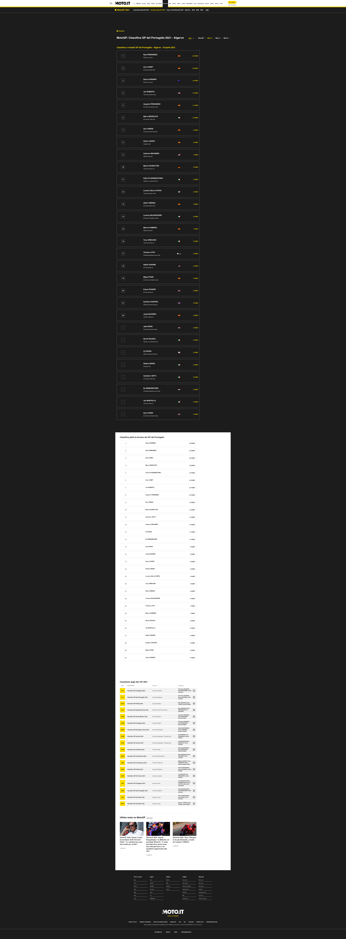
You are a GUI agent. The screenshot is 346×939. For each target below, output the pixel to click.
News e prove (138, 877)
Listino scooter (185, 883)
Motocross (152, 889)
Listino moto (184, 880)
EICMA (167, 880)
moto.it (168, 932)
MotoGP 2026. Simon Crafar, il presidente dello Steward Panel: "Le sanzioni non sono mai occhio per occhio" (131, 840)
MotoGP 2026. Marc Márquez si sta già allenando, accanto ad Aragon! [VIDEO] (184, 839)
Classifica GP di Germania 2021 (137, 756)
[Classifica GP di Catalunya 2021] (193, 763)
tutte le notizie (150, 818)
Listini (184, 877)
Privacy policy (133, 922)
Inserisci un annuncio (203, 898)
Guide (135, 889)
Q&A (183, 895)
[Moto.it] (122, 3)
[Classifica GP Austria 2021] (193, 736)
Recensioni (184, 892)
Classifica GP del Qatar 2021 (136, 797)
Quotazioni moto (185, 889)
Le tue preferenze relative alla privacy (28, 938)
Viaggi (135, 892)
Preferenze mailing (211, 922)
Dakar (151, 892)
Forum (135, 898)
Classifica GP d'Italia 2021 (135, 703)
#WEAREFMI (152, 898)
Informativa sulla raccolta (8, 938)
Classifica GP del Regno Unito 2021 (138, 730)
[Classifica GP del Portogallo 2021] (193, 697)
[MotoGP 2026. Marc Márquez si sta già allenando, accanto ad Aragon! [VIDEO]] (184, 829)
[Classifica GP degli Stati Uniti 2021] (193, 710)
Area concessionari (232, 5)
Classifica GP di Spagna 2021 (136, 691)
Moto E (226, 38)
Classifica (121, 31)
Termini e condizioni (145, 922)
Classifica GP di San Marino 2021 (137, 716)
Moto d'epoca (201, 886)
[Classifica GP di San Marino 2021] (193, 716)
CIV (150, 895)
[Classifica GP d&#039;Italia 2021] (193, 703)
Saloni (168, 877)
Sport (151, 877)
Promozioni (201, 895)
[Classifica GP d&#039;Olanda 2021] (193, 749)
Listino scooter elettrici (186, 886)
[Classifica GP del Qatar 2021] (193, 797)
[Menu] (111, 3)
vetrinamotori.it (186, 932)
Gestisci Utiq (200, 922)
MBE (167, 883)
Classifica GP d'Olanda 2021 (136, 749)
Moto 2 (209, 38)
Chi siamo (191, 922)
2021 (207, 10)
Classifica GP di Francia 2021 (136, 776)
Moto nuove (201, 880)
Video (135, 895)
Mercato (201, 877)
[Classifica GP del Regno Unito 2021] (193, 730)
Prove (135, 883)
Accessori (200, 889)
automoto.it (158, 932)
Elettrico (135, 886)
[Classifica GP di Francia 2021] (193, 776)
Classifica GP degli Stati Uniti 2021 (138, 710)
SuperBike (152, 886)
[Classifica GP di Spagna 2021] (193, 691)
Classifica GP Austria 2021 (135, 736)
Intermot (167, 889)
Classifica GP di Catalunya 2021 (137, 763)
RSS (185, 922)
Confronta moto (185, 898)
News (135, 880)
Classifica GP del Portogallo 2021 (137, 697)
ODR (180, 922)
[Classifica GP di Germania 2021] (193, 756)
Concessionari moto (202, 892)
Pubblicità (173, 922)
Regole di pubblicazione (160, 922)
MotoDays (168, 886)
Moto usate (201, 883)
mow (175, 932)
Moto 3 (218, 38)
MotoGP (201, 38)
